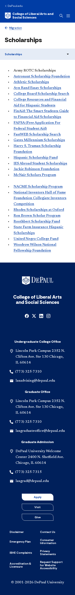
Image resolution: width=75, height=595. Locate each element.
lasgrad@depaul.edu (32, 481)
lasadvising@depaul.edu (35, 381)
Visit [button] (37, 507)
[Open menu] (68, 16)
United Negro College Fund (36, 239)
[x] (34, 316)
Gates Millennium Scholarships (39, 140)
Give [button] (38, 517)
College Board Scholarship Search (41, 94)
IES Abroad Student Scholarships (40, 163)
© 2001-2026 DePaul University (37, 582)
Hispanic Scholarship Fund (36, 158)
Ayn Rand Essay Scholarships (37, 88)
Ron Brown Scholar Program (37, 216)
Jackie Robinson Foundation (36, 169)
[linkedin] (41, 316)
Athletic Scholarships (31, 82)
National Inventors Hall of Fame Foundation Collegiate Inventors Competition (40, 198)
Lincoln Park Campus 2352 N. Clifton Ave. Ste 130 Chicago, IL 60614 (40, 356)
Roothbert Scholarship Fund (37, 221)
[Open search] (61, 16)
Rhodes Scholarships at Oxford (39, 210)
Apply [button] (37, 497)
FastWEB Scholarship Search (37, 134)
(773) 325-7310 (28, 372)
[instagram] (48, 316)
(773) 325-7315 (28, 472)
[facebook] (27, 316)
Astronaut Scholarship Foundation (42, 76)
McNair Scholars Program (35, 175)
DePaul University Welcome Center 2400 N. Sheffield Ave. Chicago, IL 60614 (40, 457)
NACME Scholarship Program (38, 187)
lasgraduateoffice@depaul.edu (40, 431)
